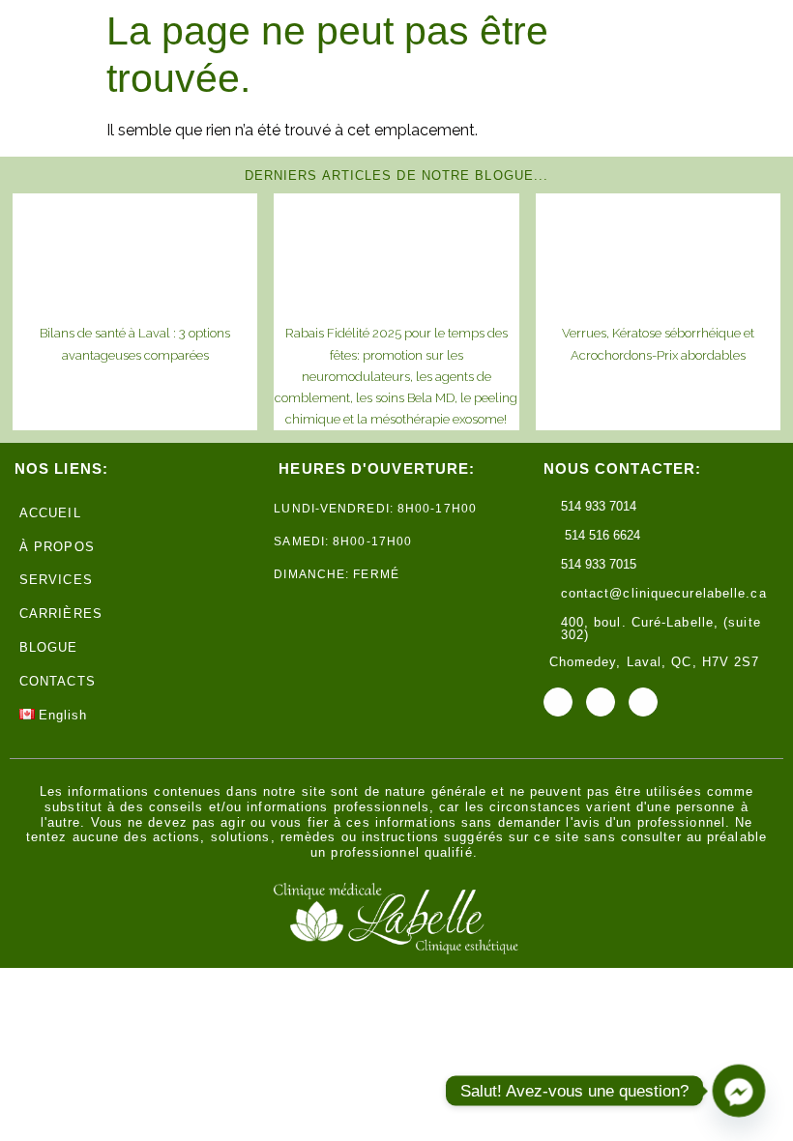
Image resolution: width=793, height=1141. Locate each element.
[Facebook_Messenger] (739, 1091)
